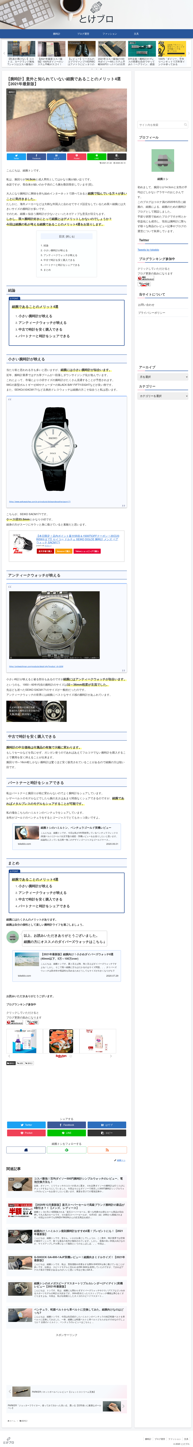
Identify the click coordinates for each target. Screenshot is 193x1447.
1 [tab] (91, 69)
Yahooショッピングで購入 (87, 551)
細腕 (21, 1063)
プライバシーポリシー (151, 312)
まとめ (47, 269)
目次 (62, 236)
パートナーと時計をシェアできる (62, 265)
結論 (46, 245)
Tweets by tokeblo (148, 250)
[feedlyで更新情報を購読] (66, 1150)
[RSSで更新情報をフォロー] (107, 1150)
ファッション (174, 1438)
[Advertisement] (36, 1090)
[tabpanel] (21, 53)
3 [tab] (101, 69)
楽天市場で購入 (45, 551)
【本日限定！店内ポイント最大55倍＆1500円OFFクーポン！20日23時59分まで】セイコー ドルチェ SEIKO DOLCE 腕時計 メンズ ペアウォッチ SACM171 (77, 539)
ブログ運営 (160, 1438)
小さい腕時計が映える (56, 250)
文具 (186, 1438)
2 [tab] (96, 69)
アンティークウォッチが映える (60, 255)
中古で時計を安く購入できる (59, 260)
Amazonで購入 (64, 551)
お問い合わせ (146, 304)
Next (188, 53)
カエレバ (48, 545)
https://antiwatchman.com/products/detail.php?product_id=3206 (36, 666)
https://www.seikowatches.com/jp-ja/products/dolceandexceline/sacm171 (40, 501)
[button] (185, 124)
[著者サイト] (26, 1150)
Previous (4, 53)
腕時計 (12, 1063)
